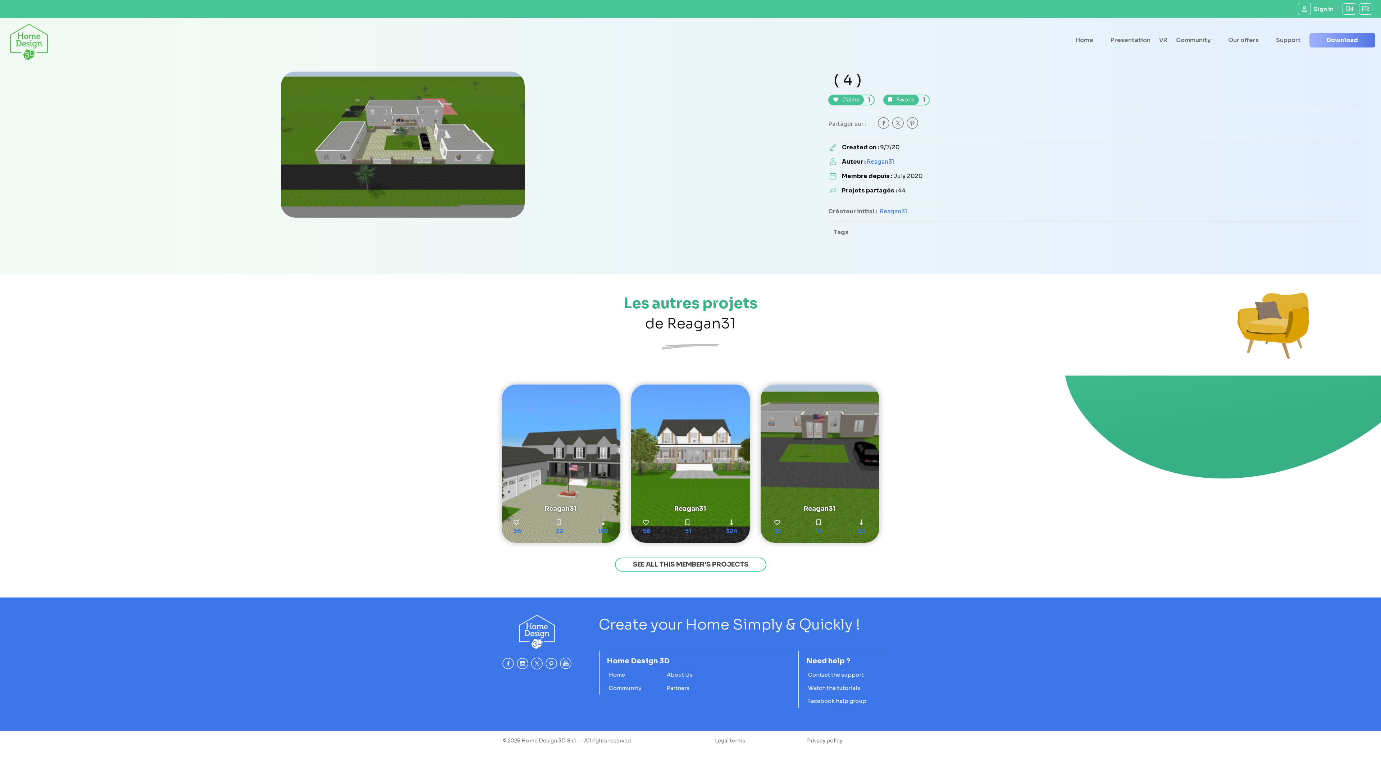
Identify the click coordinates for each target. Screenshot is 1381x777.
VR (1163, 40)
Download (1342, 40)
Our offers (1243, 40)
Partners (678, 688)
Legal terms (730, 740)
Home (1084, 40)
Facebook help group (837, 701)
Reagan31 (880, 161)
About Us (680, 674)
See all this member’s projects (690, 564)
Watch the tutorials (834, 688)
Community (1193, 40)
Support (1288, 40)
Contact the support (835, 674)
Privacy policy (824, 740)
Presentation (1130, 40)
